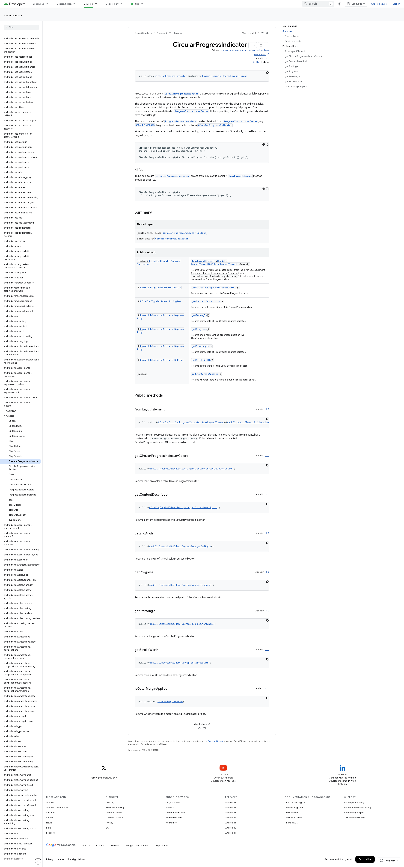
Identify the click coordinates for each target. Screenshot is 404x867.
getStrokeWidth (201, 360)
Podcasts (50, 832)
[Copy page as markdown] (261, 45)
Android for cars (174, 817)
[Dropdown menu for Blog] (143, 4)
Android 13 (230, 822)
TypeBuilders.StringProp (166, 301)
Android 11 (230, 832)
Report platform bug (354, 802)
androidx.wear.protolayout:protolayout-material (245, 50)
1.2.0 (267, 688)
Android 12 (230, 827)
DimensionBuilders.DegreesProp (177, 546)
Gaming (110, 802)
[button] (20, 38)
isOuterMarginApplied (205, 373)
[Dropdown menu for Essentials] (49, 4)
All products (161, 845)
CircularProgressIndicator (171, 75)
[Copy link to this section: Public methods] (166, 396)
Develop (88, 3)
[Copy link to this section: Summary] (155, 213)
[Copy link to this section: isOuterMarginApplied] (170, 689)
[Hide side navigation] (38, 861)
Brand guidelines (76, 859)
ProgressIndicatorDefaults (191, 111)
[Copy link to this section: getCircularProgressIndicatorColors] (191, 456)
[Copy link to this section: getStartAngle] (158, 611)
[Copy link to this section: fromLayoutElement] (168, 410)
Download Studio (293, 817)
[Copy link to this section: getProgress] (156, 572)
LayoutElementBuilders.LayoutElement (224, 75)
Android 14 (230, 817)
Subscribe (365, 859)
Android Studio (379, 3)
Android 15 (230, 812)
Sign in (396, 3)
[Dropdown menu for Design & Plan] (75, 4)
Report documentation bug (357, 807)
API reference (13, 15)
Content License (215, 741)
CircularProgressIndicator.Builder (184, 232)
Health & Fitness (114, 812)
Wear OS (170, 807)
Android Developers (144, 33)
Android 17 (230, 802)
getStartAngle (200, 346)
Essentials (39, 3)
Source (49, 817)
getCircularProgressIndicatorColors (214, 287)
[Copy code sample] (267, 144)
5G (107, 827)
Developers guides (294, 807)
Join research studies (354, 817)
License (60, 859)
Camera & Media (114, 817)
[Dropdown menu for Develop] (97, 4)
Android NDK (291, 822)
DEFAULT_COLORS (145, 125)
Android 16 (230, 807)
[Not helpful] (267, 33)
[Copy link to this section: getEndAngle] (157, 534)
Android (50, 802)
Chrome (100, 845)
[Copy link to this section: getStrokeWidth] (161, 650)
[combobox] (318, 4)
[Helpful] (262, 33)
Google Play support (354, 812)
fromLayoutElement (240, 175)
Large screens (173, 802)
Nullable (154, 261)
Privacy (109, 822)
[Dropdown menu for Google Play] (123, 4)
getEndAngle (199, 315)
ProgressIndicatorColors (180, 121)
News (49, 822)
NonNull (222, 261)
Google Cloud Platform (137, 845)
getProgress (199, 329)
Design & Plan (64, 3)
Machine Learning (115, 807)
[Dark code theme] (267, 72)
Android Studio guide (295, 802)
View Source (260, 54)
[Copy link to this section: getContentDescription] (172, 495)
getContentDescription (206, 301)
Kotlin (256, 62)
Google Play (112, 3)
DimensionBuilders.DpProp (166, 360)
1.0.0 (267, 58)
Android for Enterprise (57, 807)
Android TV (171, 822)
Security (50, 812)
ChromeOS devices (175, 812)
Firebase (115, 845)
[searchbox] (21, 27)
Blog (136, 3)
